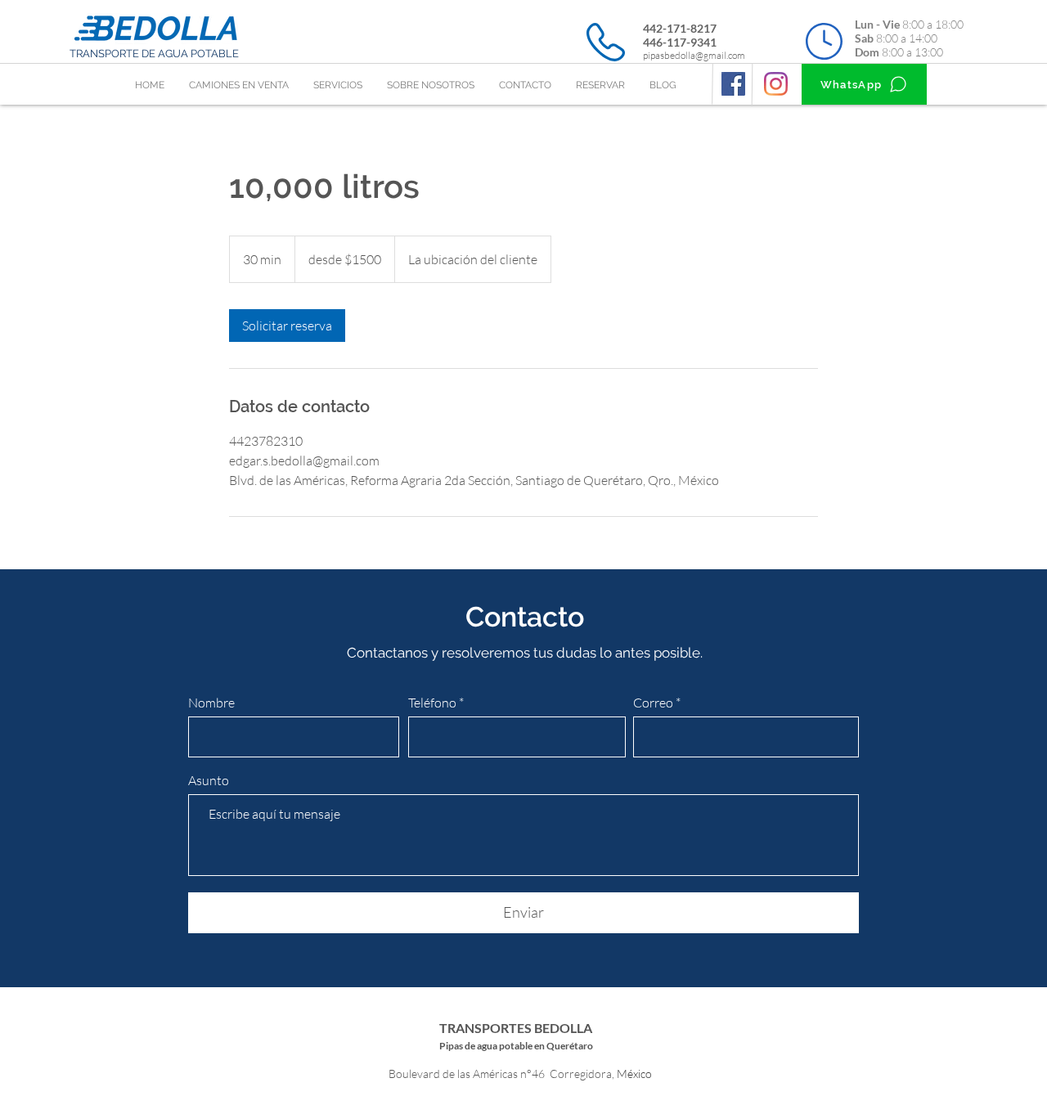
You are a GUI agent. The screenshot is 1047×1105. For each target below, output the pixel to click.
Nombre (211, 702)
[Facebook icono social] (733, 84)
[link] (287, 325)
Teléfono (433, 702)
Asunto (208, 780)
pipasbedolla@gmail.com (694, 55)
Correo (653, 702)
